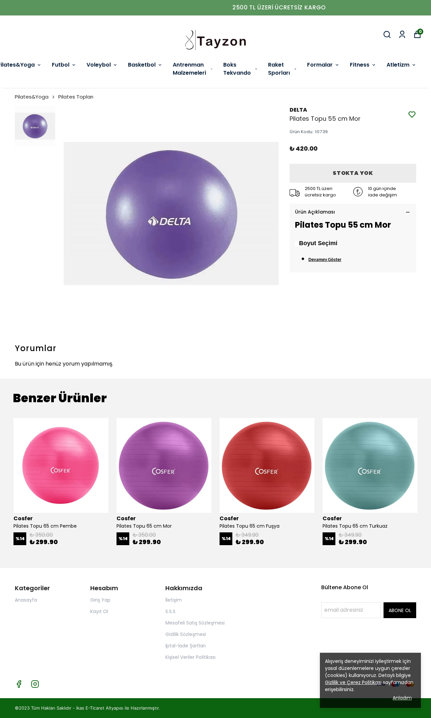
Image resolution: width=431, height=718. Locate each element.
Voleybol (99, 65)
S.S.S (170, 611)
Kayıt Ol (99, 611)
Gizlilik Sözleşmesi (185, 634)
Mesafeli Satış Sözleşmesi (195, 622)
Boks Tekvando (237, 69)
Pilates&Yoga (31, 96)
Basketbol (142, 65)
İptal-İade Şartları (185, 645)
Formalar (320, 65)
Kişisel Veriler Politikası (190, 657)
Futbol (60, 65)
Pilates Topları (75, 96)
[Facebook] (19, 684)
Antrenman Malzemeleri (189, 69)
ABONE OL (400, 610)
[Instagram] (35, 684)
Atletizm (398, 65)
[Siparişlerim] (402, 34)
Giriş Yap (100, 600)
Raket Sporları (279, 69)
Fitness (359, 65)
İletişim (173, 600)
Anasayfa (26, 600)
